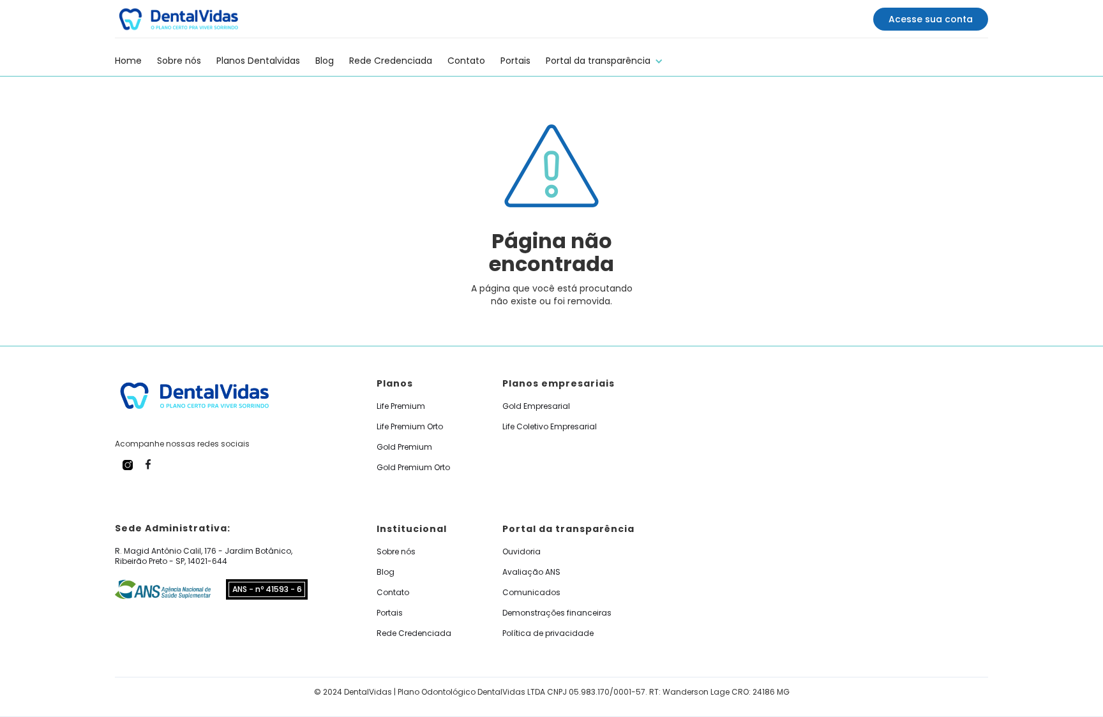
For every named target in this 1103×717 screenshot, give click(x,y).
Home (128, 60)
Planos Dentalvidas (258, 60)
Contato (466, 60)
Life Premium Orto (410, 427)
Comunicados (531, 593)
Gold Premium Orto (413, 467)
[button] (604, 59)
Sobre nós (179, 60)
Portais (515, 60)
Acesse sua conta (931, 19)
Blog (324, 60)
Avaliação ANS (531, 572)
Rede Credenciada (390, 60)
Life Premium (401, 406)
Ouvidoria (521, 552)
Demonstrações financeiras (557, 613)
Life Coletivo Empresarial (549, 427)
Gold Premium (404, 447)
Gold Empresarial (536, 406)
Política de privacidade (548, 633)
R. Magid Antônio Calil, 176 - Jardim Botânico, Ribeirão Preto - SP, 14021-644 (203, 556)
